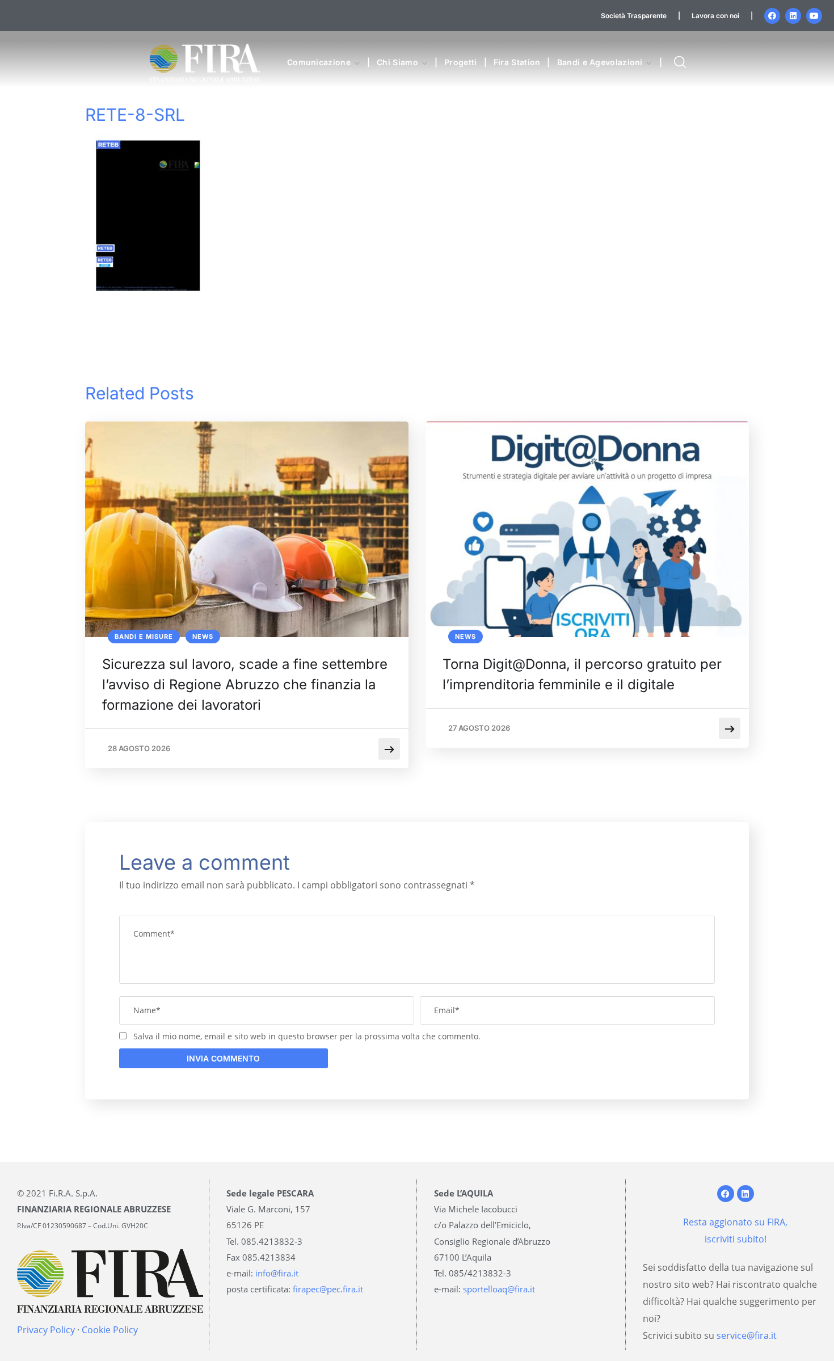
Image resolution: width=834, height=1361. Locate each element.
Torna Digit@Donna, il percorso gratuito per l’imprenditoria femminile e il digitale (582, 674)
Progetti (460, 62)
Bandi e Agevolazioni (600, 62)
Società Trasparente (634, 15)
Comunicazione (319, 62)
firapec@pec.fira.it (328, 1289)
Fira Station (517, 62)
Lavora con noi (715, 15)
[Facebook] (772, 16)
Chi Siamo (397, 62)
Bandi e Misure (144, 637)
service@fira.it (747, 1335)
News (202, 637)
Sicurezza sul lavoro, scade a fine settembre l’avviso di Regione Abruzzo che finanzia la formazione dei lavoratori (244, 684)
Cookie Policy (110, 1330)
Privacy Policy (46, 1330)
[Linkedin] (793, 16)
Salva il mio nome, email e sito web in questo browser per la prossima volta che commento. (307, 1036)
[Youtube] (814, 16)
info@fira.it (276, 1273)
